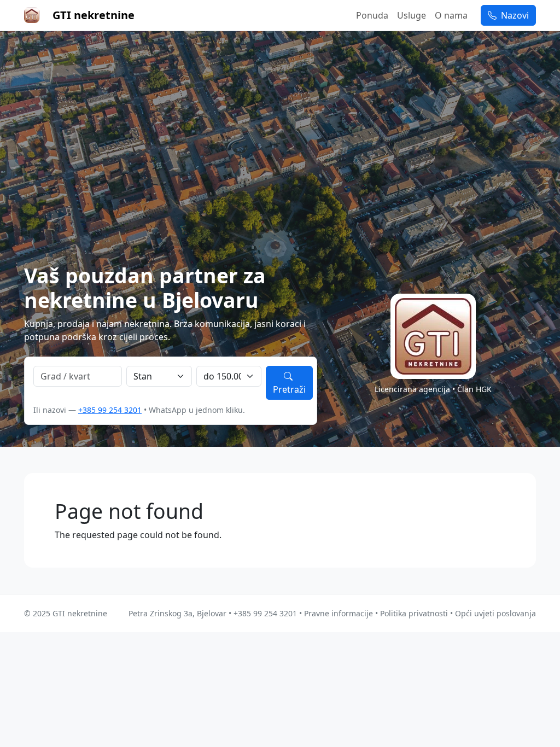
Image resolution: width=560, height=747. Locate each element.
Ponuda (372, 15)
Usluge (411, 15)
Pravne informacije (338, 613)
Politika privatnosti (414, 613)
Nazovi (514, 15)
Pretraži (289, 389)
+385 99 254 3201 (110, 410)
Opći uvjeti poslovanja (495, 613)
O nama (451, 15)
